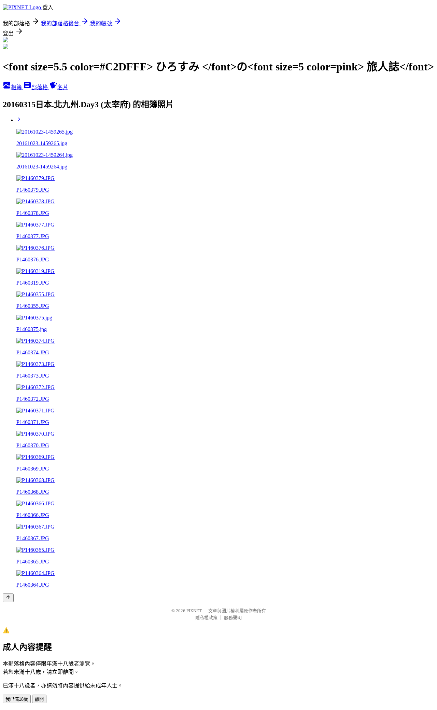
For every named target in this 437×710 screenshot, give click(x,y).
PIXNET (194, 610)
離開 (39, 699)
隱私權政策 (206, 617)
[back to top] (8, 597)
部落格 (40, 87)
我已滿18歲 (16, 699)
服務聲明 (233, 617)
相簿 (17, 87)
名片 (62, 87)
